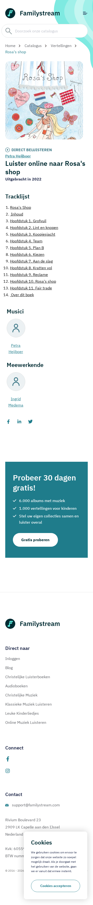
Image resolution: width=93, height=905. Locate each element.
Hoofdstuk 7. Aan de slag (29, 261)
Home (10, 45)
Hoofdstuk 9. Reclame (25, 274)
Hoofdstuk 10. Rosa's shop (29, 281)
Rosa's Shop (18, 207)
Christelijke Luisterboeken (27, 676)
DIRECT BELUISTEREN (31, 149)
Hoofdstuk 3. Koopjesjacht (30, 234)
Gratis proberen (35, 539)
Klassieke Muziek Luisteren (28, 704)
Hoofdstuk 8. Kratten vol (27, 267)
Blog (9, 667)
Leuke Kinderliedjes (22, 713)
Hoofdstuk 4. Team (24, 241)
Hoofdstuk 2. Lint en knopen (32, 227)
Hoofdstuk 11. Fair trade (27, 288)
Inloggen (12, 658)
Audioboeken (16, 685)
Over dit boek (18, 294)
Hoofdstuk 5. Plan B (25, 247)
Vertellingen (61, 45)
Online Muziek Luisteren (25, 722)
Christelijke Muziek (21, 695)
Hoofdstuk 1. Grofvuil (26, 220)
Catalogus (33, 45)
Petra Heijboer (18, 156)
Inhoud (14, 214)
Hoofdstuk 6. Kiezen (25, 254)
